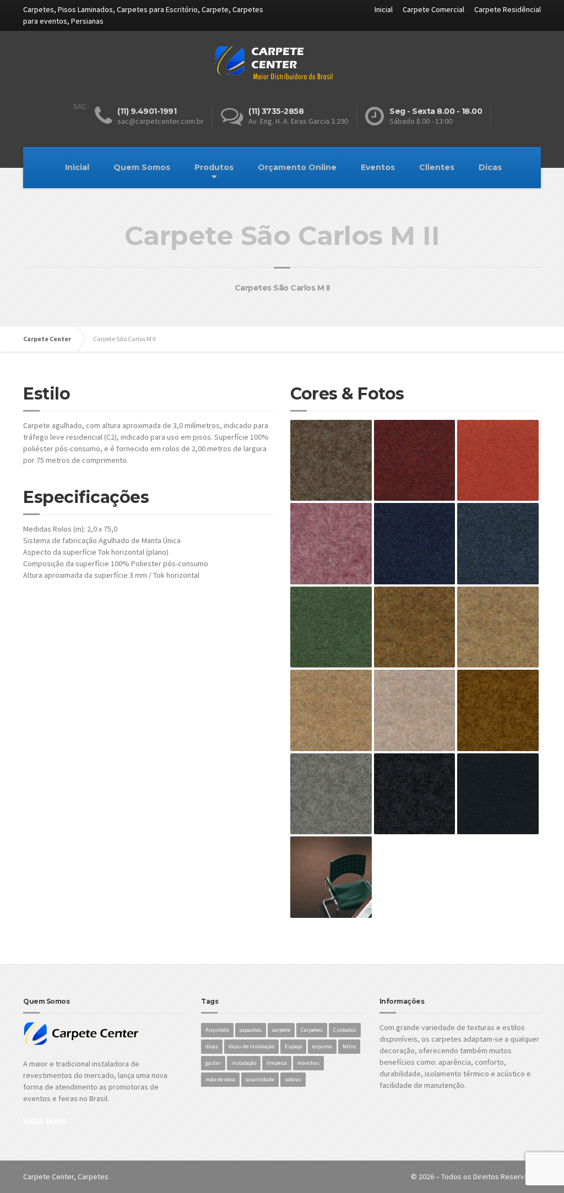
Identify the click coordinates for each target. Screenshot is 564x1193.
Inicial (384, 9)
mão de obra (220, 1079)
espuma (322, 1046)
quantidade (260, 1079)
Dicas (490, 167)
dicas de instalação (251, 1046)
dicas (211, 1046)
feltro (349, 1046)
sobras (293, 1079)
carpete (281, 1029)
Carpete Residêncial (507, 9)
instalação (243, 1062)
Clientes (436, 167)
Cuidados (344, 1029)
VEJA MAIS (45, 1121)
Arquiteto (217, 1029)
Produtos (214, 167)
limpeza (277, 1062)
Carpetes (312, 1029)
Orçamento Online (297, 167)
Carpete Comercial (433, 9)
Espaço (293, 1046)
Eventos (378, 167)
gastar (213, 1062)
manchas (308, 1062)
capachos (251, 1029)
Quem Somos (141, 167)
